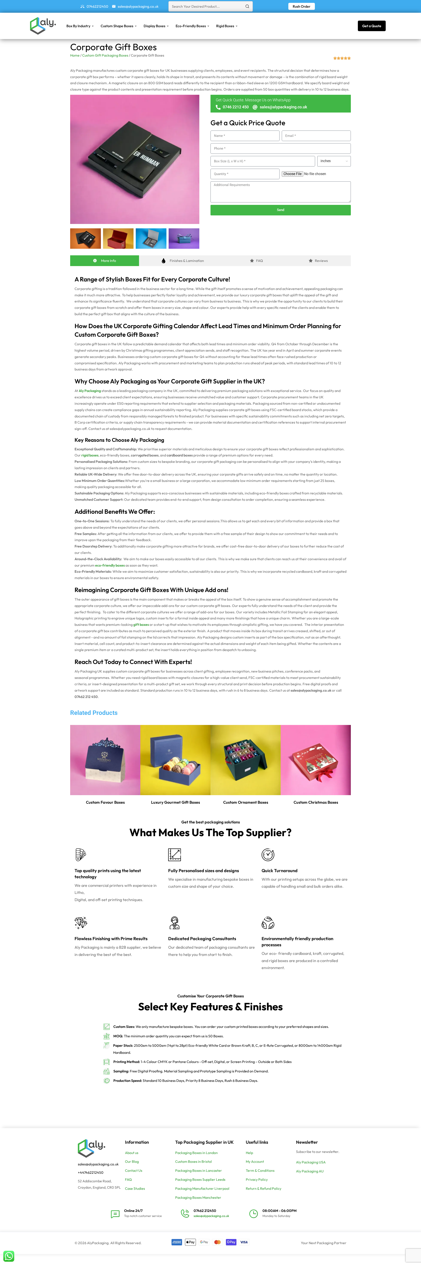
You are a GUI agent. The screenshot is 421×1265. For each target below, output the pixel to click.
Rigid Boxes (225, 26)
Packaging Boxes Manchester (198, 1197)
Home (75, 55)
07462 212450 (205, 1210)
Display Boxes (154, 26)
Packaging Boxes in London (196, 1152)
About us (131, 1152)
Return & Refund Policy (263, 1188)
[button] (301, 6)
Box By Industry (78, 26)
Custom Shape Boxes (117, 26)
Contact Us (133, 1170)
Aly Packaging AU (310, 1171)
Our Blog (132, 1161)
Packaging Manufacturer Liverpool (202, 1188)
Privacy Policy (257, 1179)
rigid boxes (89, 455)
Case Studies (135, 1188)
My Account (255, 1161)
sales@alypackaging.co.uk (98, 1164)
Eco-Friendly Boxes (191, 26)
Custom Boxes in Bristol (193, 1161)
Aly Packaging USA (311, 1162)
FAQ (128, 1179)
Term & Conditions (260, 1170)
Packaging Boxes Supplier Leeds (200, 1179)
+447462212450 (90, 1172)
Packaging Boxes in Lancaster (198, 1170)
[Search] (247, 6)
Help (249, 1152)
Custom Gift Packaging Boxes (105, 55)
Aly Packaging (90, 390)
